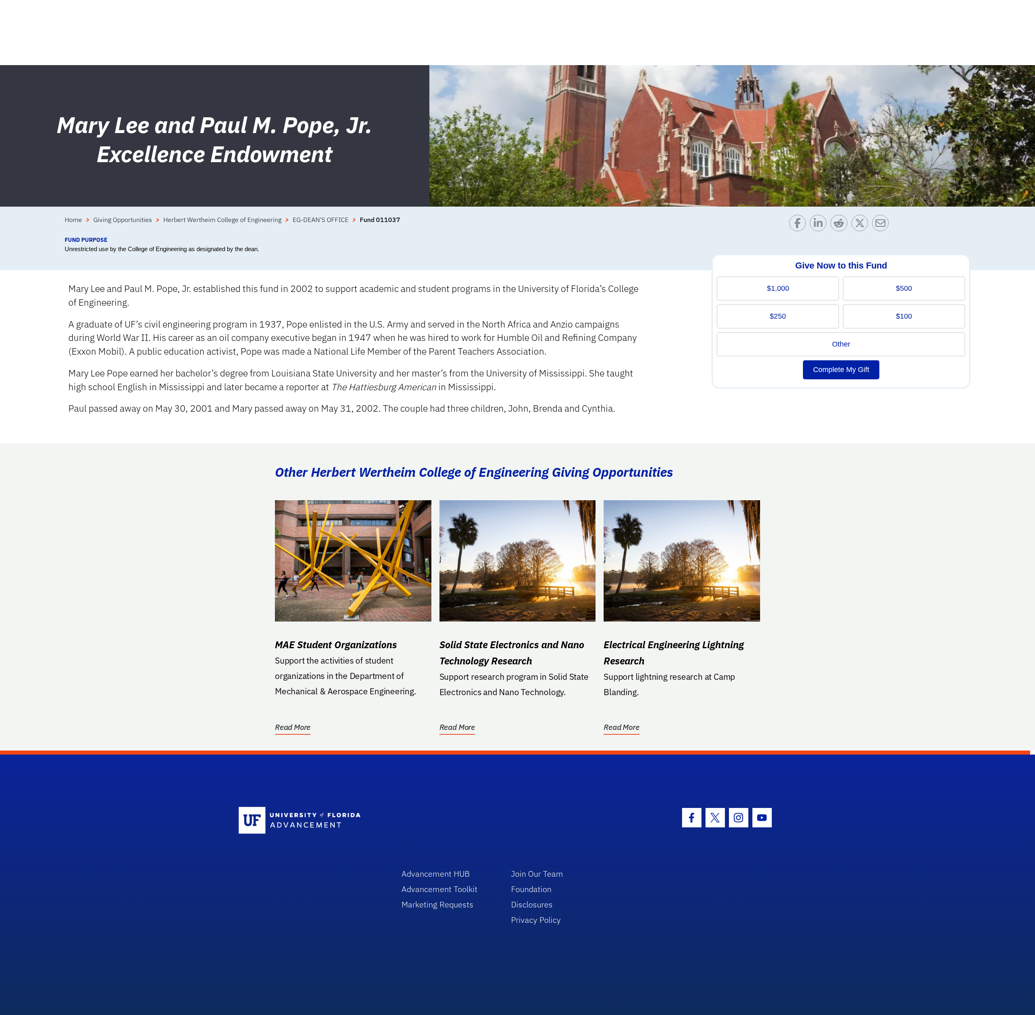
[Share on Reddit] (840, 225)
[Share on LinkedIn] (820, 225)
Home (73, 220)
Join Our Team (537, 873)
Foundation (531, 889)
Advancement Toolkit (439, 889)
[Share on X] (861, 225)
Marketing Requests (437, 904)
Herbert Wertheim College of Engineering (222, 220)
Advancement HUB (435, 873)
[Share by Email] (882, 225)
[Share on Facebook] (799, 225)
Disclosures (532, 904)
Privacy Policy (536, 919)
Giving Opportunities (122, 220)
